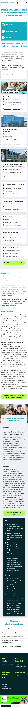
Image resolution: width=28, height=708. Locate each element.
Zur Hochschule (15, 706)
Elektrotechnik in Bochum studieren (12, 636)
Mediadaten (17, 664)
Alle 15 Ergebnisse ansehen (14, 263)
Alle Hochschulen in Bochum (14, 513)
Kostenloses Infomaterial (12, 109)
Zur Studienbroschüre (6, 706)
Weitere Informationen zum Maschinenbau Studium (14, 396)
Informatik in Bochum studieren (11, 646)
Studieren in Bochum (8, 629)
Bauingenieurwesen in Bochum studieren (14, 633)
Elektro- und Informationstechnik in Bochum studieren (12, 641)
